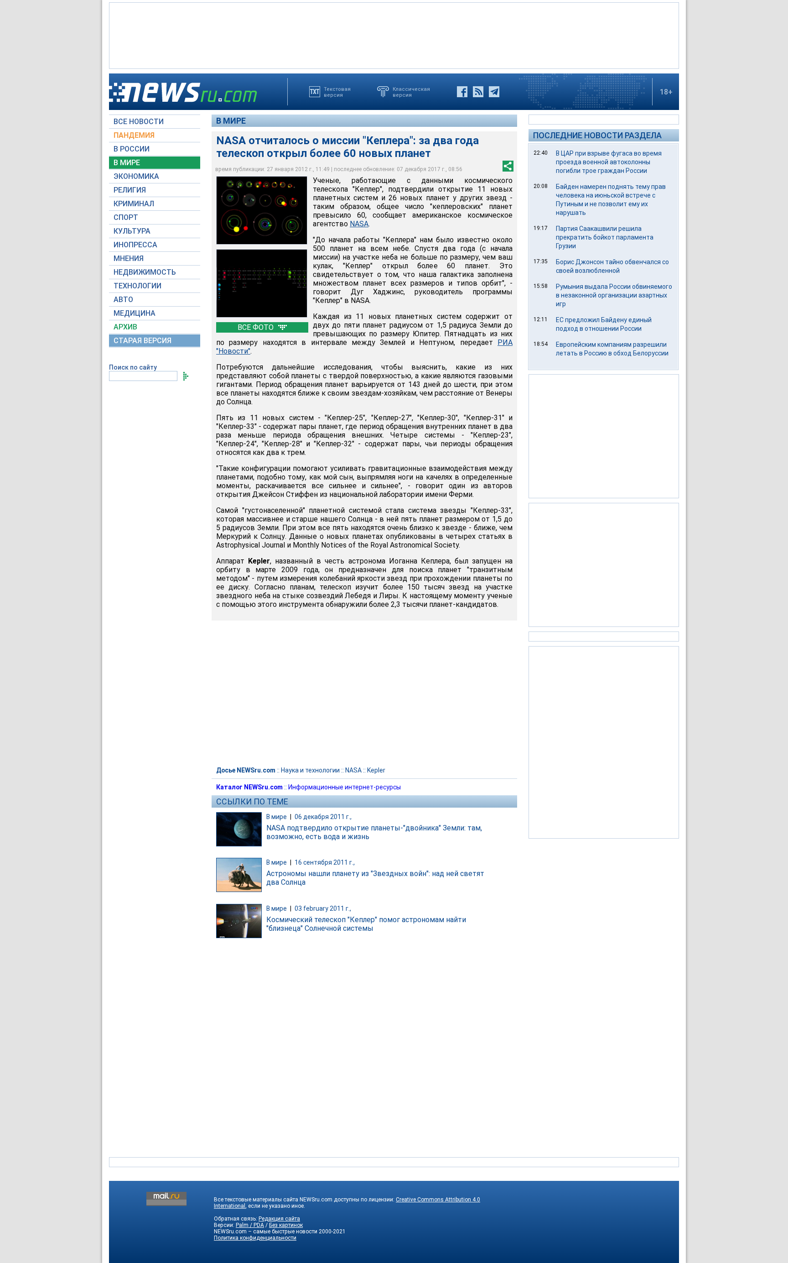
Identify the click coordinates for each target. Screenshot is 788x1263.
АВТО (123, 299)
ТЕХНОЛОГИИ (137, 286)
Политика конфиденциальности (255, 1238)
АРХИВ (125, 327)
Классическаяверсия (411, 91)
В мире (231, 120)
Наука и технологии (310, 770)
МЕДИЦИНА (135, 313)
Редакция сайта (279, 1219)
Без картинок (286, 1225)
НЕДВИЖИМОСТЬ (145, 272)
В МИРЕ (127, 162)
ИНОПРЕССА (135, 244)
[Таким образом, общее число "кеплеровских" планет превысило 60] (261, 283)
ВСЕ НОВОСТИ (139, 121)
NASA (353, 770)
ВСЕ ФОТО (256, 327)
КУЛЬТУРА (132, 231)
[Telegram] (494, 91)
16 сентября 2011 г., (325, 862)
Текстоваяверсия (337, 91)
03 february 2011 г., (323, 908)
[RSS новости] (478, 91)
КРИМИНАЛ (134, 203)
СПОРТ (126, 217)
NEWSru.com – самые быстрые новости (265, 1231)
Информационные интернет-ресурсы (344, 787)
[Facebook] (462, 91)
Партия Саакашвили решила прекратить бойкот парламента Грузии (604, 237)
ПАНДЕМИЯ (134, 135)
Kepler (376, 770)
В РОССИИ (132, 149)
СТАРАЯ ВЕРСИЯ (142, 340)
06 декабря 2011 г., (323, 816)
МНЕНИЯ (129, 258)
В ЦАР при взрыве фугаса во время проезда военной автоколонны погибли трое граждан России (609, 162)
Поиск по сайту (133, 367)
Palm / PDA (250, 1225)
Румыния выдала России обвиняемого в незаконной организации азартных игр (614, 295)
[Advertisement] (394, 34)
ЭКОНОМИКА (136, 176)
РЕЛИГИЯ (130, 190)
